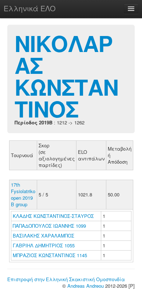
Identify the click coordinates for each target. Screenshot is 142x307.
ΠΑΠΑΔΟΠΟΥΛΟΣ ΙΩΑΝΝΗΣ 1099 (49, 225)
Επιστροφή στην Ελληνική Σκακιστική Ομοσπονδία (66, 279)
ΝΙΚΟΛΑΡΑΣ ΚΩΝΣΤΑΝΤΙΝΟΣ (66, 75)
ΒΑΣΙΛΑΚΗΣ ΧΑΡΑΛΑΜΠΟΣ (44, 235)
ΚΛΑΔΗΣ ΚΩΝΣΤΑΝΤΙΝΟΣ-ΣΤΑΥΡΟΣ (54, 215)
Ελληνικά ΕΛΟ (30, 8)
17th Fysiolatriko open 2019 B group (23, 194)
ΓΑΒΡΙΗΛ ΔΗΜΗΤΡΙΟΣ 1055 (44, 245)
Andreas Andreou (85, 285)
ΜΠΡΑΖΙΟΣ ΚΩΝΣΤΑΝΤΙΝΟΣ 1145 (50, 255)
